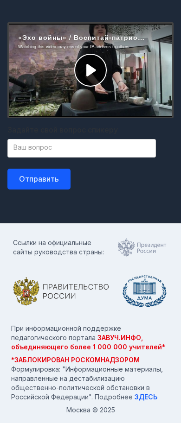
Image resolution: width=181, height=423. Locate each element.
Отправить (39, 178)
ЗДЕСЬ (146, 397)
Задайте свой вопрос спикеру (62, 129)
